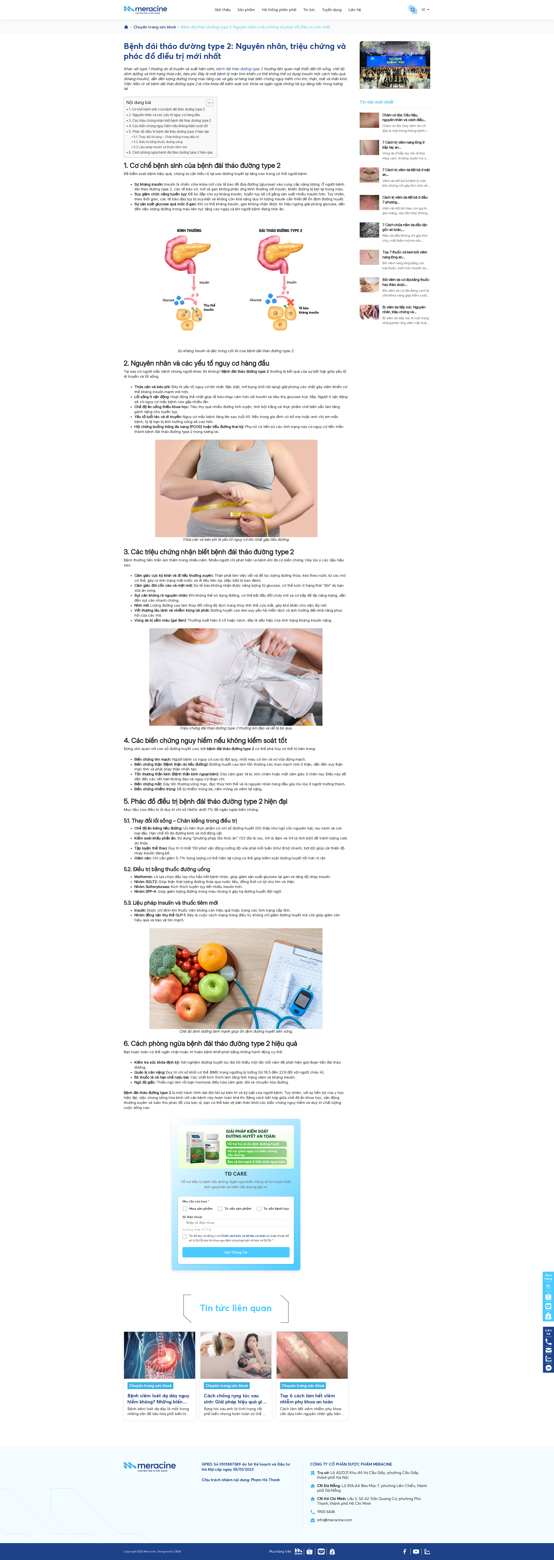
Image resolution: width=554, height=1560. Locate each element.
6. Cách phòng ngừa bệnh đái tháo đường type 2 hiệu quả (171, 152)
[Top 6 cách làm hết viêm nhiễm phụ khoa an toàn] (312, 1354)
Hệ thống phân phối (279, 9)
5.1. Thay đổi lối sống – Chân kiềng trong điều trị (166, 137)
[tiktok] (332, 1551)
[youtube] (416, 1551)
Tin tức (309, 9)
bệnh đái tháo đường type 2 (239, 69)
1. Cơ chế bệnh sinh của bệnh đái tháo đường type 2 (167, 109)
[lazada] (321, 1551)
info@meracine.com (334, 1519)
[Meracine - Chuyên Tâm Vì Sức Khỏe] (145, 10)
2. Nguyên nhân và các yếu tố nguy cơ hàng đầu (164, 115)
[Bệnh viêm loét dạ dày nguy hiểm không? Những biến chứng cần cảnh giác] (159, 1354)
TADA (177, 1551)
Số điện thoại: (192, 1217)
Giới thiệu (223, 9)
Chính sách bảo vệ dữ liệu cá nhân (243, 1236)
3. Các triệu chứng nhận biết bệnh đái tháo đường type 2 (170, 120)
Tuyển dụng (331, 9)
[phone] (548, 1342)
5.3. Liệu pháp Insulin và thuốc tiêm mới (160, 147)
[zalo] (427, 1551)
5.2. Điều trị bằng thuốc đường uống (158, 142)
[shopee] (309, 1551)
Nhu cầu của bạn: (195, 1201)
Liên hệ (354, 9)
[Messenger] (548, 1368)
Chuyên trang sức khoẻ (155, 26)
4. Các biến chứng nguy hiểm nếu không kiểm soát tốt (168, 126)
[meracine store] (298, 1551)
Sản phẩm (246, 9)
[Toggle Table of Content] (208, 103)
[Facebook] (405, 1551)
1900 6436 (326, 1511)
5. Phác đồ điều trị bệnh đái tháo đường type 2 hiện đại (169, 132)
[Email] (548, 1350)
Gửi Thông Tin (235, 1252)
